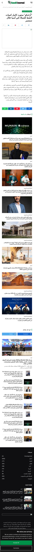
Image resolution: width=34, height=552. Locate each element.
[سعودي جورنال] (16, 2)
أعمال (30, 458)
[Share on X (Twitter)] (22, 25)
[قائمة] (31, 2)
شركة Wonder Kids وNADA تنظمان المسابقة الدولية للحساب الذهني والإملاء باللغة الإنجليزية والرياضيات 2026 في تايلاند (17, 361)
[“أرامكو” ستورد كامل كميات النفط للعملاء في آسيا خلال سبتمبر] (17, 38)
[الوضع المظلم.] (2, 2)
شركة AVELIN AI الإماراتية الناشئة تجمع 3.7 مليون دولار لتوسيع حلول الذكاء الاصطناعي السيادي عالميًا (12, 389)
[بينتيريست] (15, 25)
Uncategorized (28, 456)
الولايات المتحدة (27, 473)
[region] (17, 540)
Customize (16, 548)
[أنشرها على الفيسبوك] (29, 25)
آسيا (30, 466)
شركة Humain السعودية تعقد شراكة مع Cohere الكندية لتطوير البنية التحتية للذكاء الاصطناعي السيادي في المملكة (13, 381)
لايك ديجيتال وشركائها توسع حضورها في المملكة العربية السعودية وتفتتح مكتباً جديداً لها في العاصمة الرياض (13, 508)
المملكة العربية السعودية (27, 11)
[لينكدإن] (8, 25)
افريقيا (29, 471)
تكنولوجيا (30, 478)
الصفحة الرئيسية (29, 7)
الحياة (30, 461)
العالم (30, 463)
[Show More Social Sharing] (3, 25)
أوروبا (29, 468)
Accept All (16, 542)
